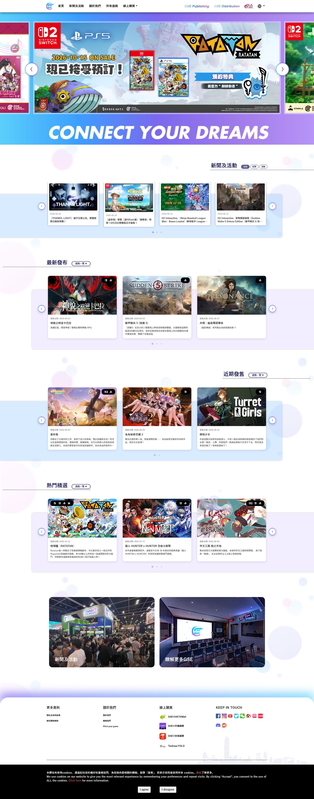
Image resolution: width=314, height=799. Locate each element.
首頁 (61, 6)
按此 (198, 772)
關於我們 (95, 6)
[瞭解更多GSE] (212, 632)
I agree (144, 789)
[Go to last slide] (41, 206)
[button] (261, 6)
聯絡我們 (107, 721)
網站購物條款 (52, 721)
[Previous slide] (31, 69)
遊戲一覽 (80, 263)
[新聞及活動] (102, 632)
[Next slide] (282, 69)
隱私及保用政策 (53, 715)
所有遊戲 (112, 6)
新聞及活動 (76, 6)
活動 (263, 167)
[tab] (153, 232)
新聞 (254, 167)
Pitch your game (110, 726)
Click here (75, 780)
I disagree (168, 789)
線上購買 (129, 6)
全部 (245, 167)
